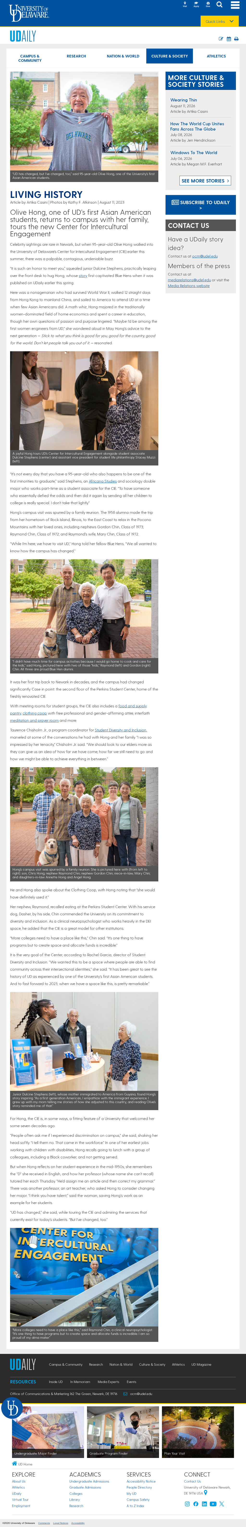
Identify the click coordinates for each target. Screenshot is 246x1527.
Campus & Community (30, 58)
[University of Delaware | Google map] (205, 1493)
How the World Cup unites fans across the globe (197, 126)
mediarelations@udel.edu (189, 279)
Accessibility (78, 1523)
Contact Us (192, 1481)
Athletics (216, 56)
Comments (44, 1523)
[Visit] (184, 5)
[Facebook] (195, 1505)
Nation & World (123, 56)
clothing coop (35, 713)
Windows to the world (193, 152)
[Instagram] (187, 1505)
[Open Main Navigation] (235, 5)
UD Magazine (201, 1364)
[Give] (207, 5)
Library (74, 1499)
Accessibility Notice (141, 1481)
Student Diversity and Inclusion (120, 730)
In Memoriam (80, 1382)
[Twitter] (221, 1505)
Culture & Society (169, 56)
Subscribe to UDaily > (204, 204)
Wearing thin (183, 99)
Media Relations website (189, 285)
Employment (21, 1506)
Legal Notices (60, 1523)
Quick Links (215, 21)
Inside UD (56, 1382)
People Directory (139, 1487)
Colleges (75, 1493)
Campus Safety (138, 1499)
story (83, 275)
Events (131, 1382)
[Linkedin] (204, 1505)
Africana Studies (103, 481)
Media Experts (108, 1382)
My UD (131, 1493)
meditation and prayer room (34, 720)
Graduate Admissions (85, 1487)
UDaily (16, 1493)
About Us (18, 1481)
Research (76, 56)
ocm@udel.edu (205, 256)
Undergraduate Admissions (89, 1481)
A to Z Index (135, 1506)
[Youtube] (213, 1505)
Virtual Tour (20, 1499)
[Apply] (196, 5)
